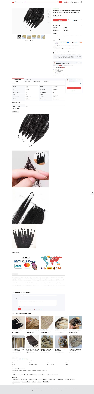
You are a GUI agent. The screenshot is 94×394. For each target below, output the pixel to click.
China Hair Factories (16, 379)
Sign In (54, 74)
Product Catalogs (25, 358)
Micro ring (13, 364)
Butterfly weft (31, 360)
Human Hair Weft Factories (43, 379)
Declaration (57, 390)
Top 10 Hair (34, 381)
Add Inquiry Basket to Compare (31, 40)
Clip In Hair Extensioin (32, 364)
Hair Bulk (23, 374)
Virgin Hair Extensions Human (69, 379)
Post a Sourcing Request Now (39, 309)
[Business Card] (80, 83)
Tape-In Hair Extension (42, 374)
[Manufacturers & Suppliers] (17, 2)
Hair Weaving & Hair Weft (16, 374)
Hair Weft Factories (24, 379)
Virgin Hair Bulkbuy (46, 381)
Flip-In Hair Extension (33, 374)
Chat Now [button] (75, 20)
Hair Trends (39, 381)
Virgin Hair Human (60, 379)
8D (47, 360)
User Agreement (52, 390)
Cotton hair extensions (15, 360)
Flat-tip (66, 362)
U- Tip (48, 362)
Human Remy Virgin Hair (16, 381)
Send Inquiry (60, 20)
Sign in (81, 2)
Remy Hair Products (52, 379)
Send (19, 309)
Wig (27, 374)
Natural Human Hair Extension (52, 374)
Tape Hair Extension (50, 364)
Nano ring (66, 364)
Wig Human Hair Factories (33, 379)
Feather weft (66, 360)
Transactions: (68, 65)
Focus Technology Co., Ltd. (40, 390)
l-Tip (12, 362)
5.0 (70, 81)
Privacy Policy (61, 390)
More (12, 383)
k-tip (30, 362)
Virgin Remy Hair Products (26, 381)
